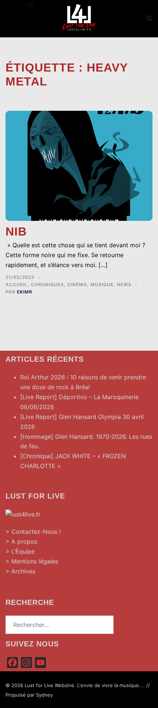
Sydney (44, 695)
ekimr (24, 292)
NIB (16, 231)
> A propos (21, 541)
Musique (102, 284)
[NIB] (79, 165)
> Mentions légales (32, 561)
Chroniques (47, 284)
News (124, 284)
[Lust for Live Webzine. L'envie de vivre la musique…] (79, 17)
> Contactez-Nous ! (33, 531)
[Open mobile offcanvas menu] (30, 5)
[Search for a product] (149, 18)
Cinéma (77, 284)
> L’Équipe (20, 551)
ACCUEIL (17, 284)
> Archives (20, 571)
